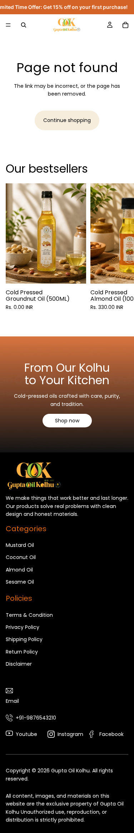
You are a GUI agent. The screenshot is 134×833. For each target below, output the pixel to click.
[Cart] (125, 25)
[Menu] (8, 25)
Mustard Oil (20, 545)
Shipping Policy (24, 639)
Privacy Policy (22, 627)
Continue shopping (67, 120)
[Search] (23, 25)
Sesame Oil (20, 581)
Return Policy (22, 651)
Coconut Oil (21, 557)
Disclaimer (19, 664)
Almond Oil (19, 569)
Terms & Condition (29, 615)
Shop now (67, 420)
